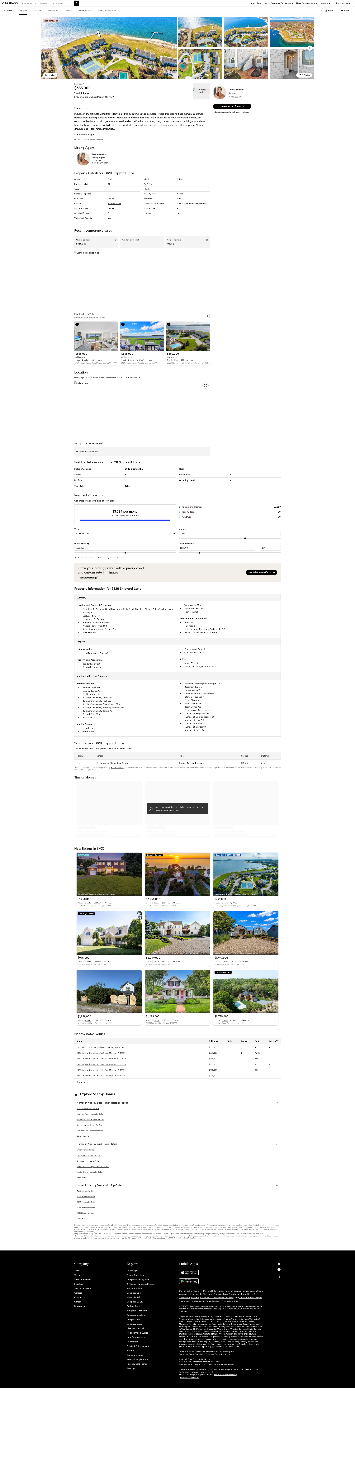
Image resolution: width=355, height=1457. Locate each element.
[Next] (309, 48)
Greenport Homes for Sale (88, 1161)
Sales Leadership (82, 1279)
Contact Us (79, 1297)
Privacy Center (249, 1291)
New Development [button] (305, 3)
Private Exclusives (135, 1275)
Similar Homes (85, 10)
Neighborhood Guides (137, 1332)
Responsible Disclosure (201, 1294)
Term (76, 529)
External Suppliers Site (137, 1359)
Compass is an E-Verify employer (230, 1294)
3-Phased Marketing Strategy (141, 1284)
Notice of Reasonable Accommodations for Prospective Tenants (206, 1364)
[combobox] (47, 3)
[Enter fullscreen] (205, 386)
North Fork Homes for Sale (88, 1108)
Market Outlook (134, 1288)
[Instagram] (279, 1262)
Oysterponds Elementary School (112, 763)
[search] (76, 3)
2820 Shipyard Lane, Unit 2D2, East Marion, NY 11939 (101, 1064)
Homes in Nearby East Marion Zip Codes (99, 1185)
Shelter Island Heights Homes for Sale (93, 1166)
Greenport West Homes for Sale (90, 1119)
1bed (77, 93)
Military (130, 1350)
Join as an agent (82, 1288)
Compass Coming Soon (138, 1279)
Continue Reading (83, 134)
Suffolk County (114, 203)
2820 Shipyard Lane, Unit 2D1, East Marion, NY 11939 (101, 1058)
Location (37, 10)
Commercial (132, 1341)
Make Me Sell (133, 1297)
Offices (77, 1301)
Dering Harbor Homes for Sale (89, 1125)
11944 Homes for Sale (86, 1196)
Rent (259, 3)
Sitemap (131, 1368)
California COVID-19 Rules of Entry (217, 1297)
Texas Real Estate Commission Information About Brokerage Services (208, 1352)
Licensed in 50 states (189, 1377)
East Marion (111, 378)
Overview (23, 10)
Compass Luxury (135, 1301)
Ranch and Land (135, 1355)
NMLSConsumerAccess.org (225, 1375)
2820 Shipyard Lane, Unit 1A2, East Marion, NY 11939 (101, 1053)
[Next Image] (138, 874)
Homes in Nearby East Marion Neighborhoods (102, 1102)
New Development (136, 1337)
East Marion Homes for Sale (89, 1155)
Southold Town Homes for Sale (90, 1114)
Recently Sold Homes (137, 1364)
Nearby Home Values (107, 10)
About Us (78, 1270)
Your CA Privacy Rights (250, 1297)
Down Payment (186, 543)
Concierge (132, 1270)
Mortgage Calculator (137, 1310)
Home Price (80, 543)
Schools (69, 10)
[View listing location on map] (201, 91)
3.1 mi (263, 763)
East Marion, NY (100, 97)
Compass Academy (136, 1315)
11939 (111, 97)
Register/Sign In (344, 3)
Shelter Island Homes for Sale (89, 1172)
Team (77, 1275)
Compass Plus (133, 1319)
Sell (266, 3)
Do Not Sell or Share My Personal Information (201, 1291)
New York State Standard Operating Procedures (199, 1362)
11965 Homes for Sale (86, 1202)
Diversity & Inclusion (136, 1328)
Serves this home (195, 763)
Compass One (134, 1293)
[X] (279, 1275)
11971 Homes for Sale (85, 1213)
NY (87, 378)
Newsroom (79, 1306)
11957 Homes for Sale (86, 1191)
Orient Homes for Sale (86, 1150)
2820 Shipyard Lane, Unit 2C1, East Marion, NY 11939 (101, 1075)
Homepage (79, 378)
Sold (109, 179)
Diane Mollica (236, 89)
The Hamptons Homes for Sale (90, 1131)
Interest (182, 529)
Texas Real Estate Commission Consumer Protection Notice (204, 1354)
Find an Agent (134, 1306)
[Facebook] (279, 1269)
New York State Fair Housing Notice (194, 1359)
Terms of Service (233, 1291)
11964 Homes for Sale (86, 1208)
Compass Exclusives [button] (281, 3)
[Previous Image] (80, 874)
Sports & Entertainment (138, 1346)
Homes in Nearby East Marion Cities (97, 1143)
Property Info (53, 10)
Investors (78, 1284)
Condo (180, 194)
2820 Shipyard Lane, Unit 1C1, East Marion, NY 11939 (101, 1070)
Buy (252, 3)
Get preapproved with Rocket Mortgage (232, 112)
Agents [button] (324, 3)
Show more (82, 1136)
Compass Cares (134, 1324)
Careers (78, 1293)
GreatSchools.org (117, 767)
